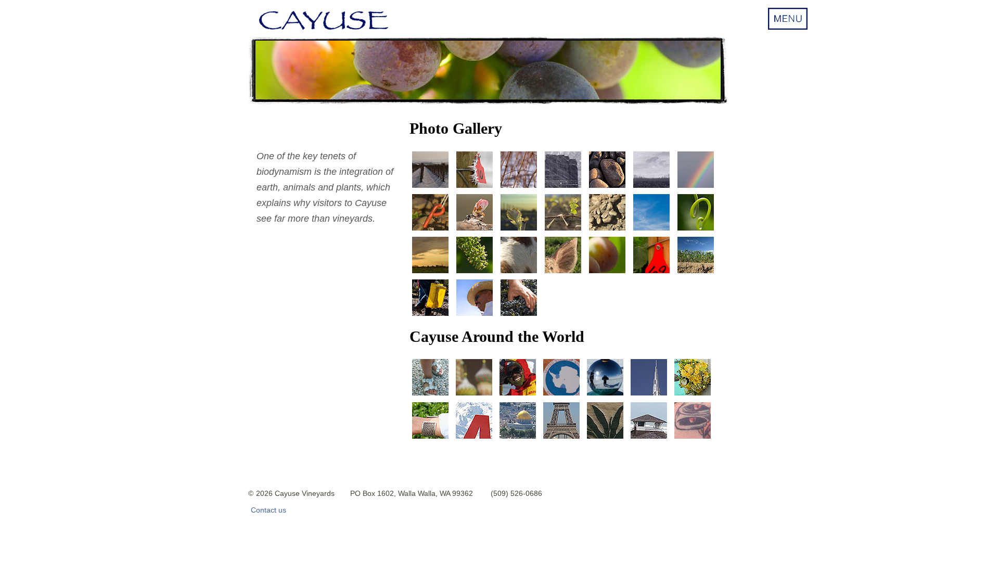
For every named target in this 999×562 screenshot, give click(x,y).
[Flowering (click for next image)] (474, 272)
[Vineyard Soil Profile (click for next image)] (607, 230)
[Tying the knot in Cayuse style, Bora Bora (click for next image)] (692, 395)
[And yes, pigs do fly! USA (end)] (692, 438)
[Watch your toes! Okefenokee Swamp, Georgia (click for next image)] (605, 438)
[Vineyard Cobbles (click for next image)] (607, 187)
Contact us (268, 510)
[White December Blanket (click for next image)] (519, 187)
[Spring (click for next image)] (651, 230)
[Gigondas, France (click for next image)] (430, 395)
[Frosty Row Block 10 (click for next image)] (474, 187)
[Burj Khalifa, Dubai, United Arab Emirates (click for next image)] (649, 395)
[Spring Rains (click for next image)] (563, 187)
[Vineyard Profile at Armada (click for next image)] (695, 272)
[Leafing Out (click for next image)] (519, 230)
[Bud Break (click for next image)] (474, 230)
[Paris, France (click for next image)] (561, 438)
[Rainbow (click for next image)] (695, 187)
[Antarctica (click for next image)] (561, 395)
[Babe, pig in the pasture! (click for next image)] (563, 272)
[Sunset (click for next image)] (430, 272)
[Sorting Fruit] (474, 315)
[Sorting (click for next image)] (519, 315)
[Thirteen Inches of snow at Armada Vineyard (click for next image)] (430, 187)
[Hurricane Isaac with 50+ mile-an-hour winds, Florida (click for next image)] (649, 438)
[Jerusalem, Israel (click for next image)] (518, 438)
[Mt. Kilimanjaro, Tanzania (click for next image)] (518, 395)
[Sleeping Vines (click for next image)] (651, 187)
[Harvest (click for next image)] (430, 315)
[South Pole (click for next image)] (605, 395)
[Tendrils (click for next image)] (695, 230)
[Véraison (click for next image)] (607, 272)
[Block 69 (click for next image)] (651, 272)
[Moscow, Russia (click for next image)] (474, 395)
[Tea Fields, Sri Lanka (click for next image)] (430, 438)
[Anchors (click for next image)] (430, 230)
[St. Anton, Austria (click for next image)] (474, 438)
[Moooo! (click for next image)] (519, 272)
